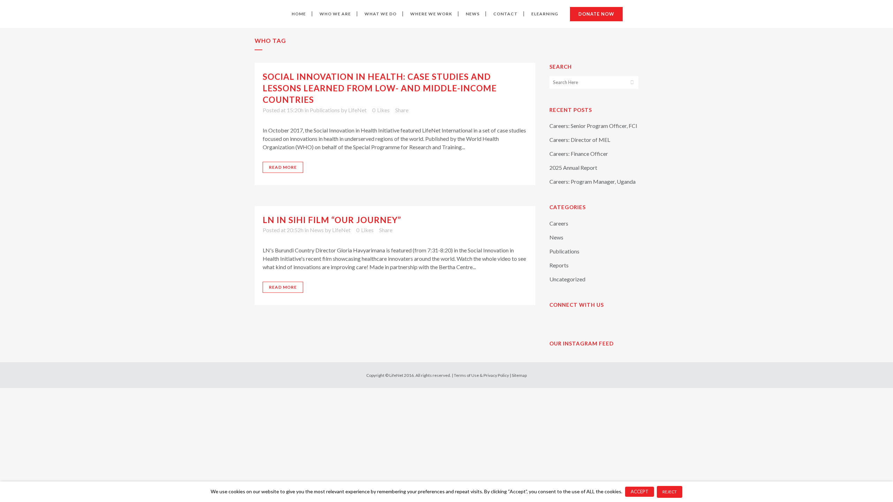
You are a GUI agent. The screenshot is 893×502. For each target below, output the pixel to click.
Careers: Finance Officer (578, 153)
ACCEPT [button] (639, 491)
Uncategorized (567, 279)
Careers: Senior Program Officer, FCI (593, 125)
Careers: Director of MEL (579, 139)
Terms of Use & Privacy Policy (481, 375)
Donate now (596, 14)
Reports (559, 265)
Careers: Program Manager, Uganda (592, 181)
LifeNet (357, 110)
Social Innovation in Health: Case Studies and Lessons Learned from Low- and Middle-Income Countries (380, 88)
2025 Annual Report (573, 167)
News (317, 230)
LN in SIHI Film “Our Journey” (332, 220)
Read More (283, 167)
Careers (558, 223)
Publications (325, 110)
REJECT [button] (669, 491)
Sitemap (519, 375)
